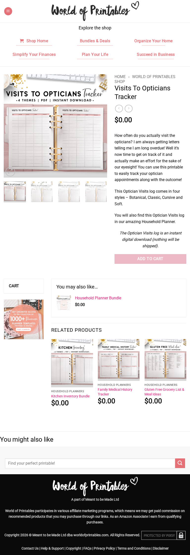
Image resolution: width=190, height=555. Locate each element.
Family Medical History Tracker (115, 392)
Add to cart (150, 259)
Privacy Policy (104, 548)
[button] (8, 11)
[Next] (98, 126)
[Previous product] (128, 108)
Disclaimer (161, 548)
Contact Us (30, 548)
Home (120, 76)
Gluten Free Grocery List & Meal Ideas (164, 392)
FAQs (87, 548)
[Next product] (119, 108)
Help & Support (52, 548)
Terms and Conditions (134, 548)
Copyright (73, 548)
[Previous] (12, 126)
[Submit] (180, 463)
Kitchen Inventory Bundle (70, 396)
